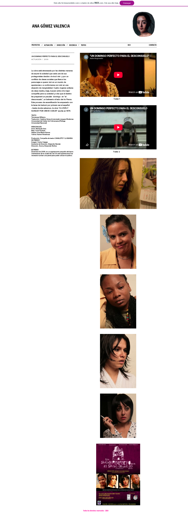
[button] (50, 56)
